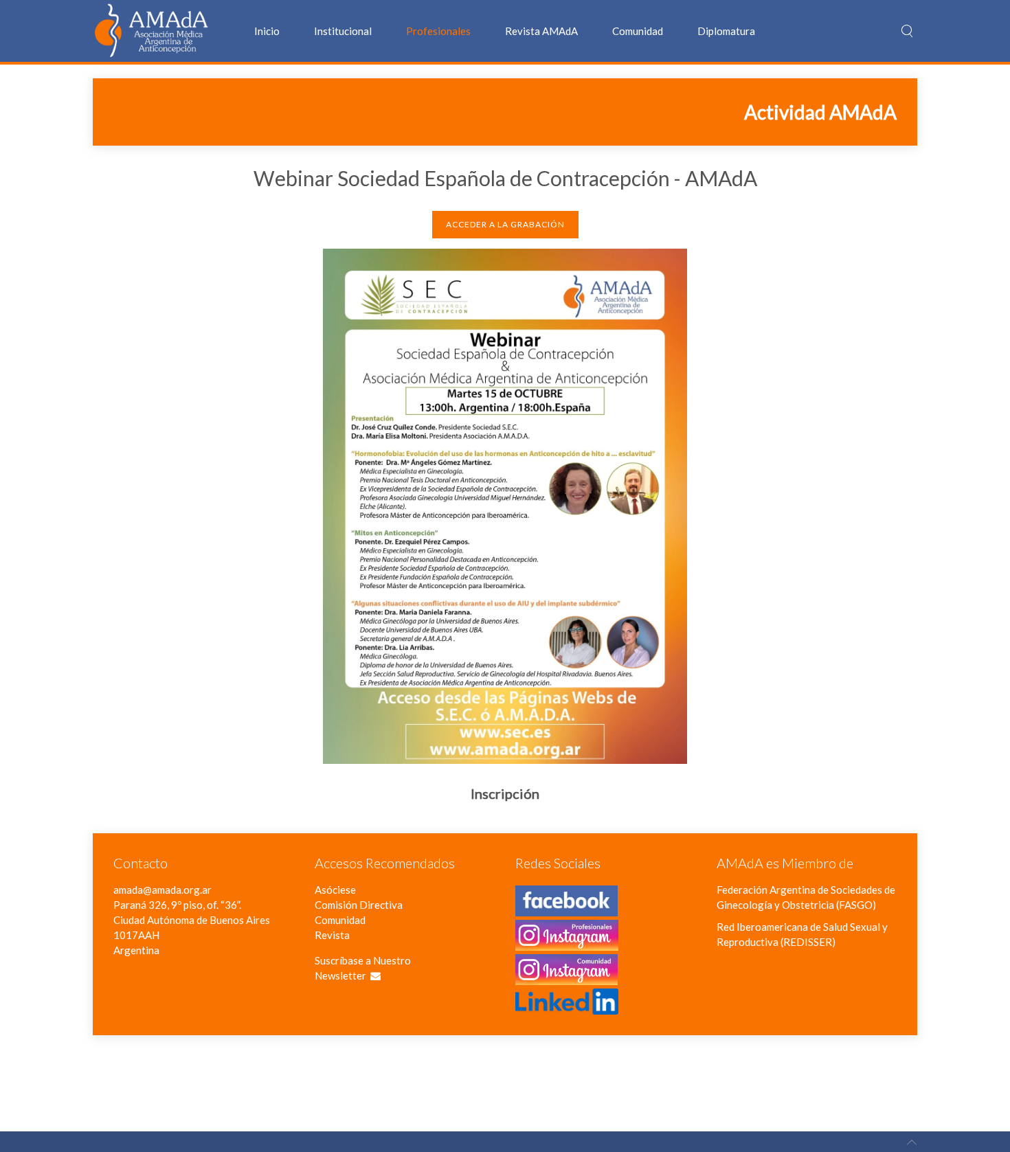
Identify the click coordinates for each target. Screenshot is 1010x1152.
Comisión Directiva (359, 905)
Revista (332, 935)
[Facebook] (566, 909)
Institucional (343, 31)
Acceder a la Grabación (505, 224)
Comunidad (637, 31)
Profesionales (438, 31)
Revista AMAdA (541, 31)
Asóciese (335, 889)
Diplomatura (726, 31)
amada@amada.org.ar (162, 889)
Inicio (267, 31)
